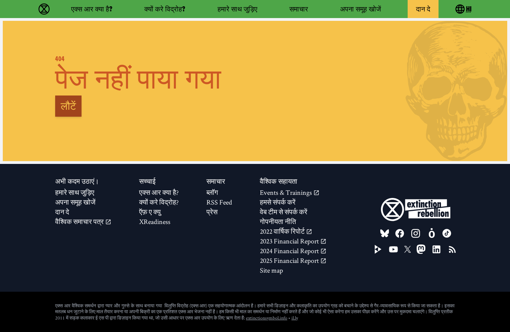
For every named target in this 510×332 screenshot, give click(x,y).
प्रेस (212, 211)
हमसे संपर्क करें (278, 202)
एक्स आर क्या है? (91, 9)
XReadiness (154, 221)
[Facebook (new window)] (400, 233)
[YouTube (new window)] (393, 249)
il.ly (294, 318)
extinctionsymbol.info (266, 318)
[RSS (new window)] (452, 249)
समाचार (298, 9)
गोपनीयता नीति (278, 221)
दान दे (423, 9)
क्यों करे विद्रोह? (164, 9)
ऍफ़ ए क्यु (150, 211)
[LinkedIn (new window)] (436, 249)
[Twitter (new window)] (407, 249)
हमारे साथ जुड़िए (237, 9)
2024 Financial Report (290, 250)
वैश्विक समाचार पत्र (80, 221)
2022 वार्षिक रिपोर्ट (283, 231)
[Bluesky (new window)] (384, 233)
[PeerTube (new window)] (378, 249)
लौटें (68, 106)
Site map (271, 270)
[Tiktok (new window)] (447, 233)
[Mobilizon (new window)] (432, 233)
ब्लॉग (212, 192)
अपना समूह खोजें (360, 9)
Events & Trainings (286, 192)
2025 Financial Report (290, 260)
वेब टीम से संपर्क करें (283, 211)
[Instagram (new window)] (416, 233)
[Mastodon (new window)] (421, 249)
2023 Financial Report (290, 241)
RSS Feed (219, 202)
